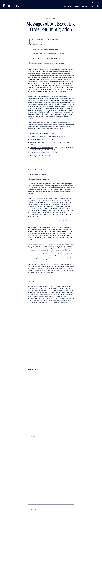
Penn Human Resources (37, 139)
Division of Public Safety (37, 142)
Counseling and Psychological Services (41, 148)
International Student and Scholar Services (43, 136)
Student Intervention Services (39, 153)
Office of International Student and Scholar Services (54, 87)
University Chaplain (36, 156)
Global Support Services (37, 133)
